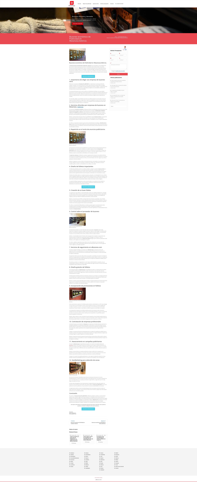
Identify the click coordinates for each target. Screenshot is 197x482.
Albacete (87, 464)
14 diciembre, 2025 (73, 435)
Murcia (87, 456)
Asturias (87, 452)
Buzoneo (79, 3)
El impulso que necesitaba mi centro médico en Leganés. (101, 438)
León (101, 456)
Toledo (87, 466)
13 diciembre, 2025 (87, 435)
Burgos (102, 463)
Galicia (71, 461)
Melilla (87, 463)
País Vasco (72, 459)
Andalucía (72, 452)
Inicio (116, 36)
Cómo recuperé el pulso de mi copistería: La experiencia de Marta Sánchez (74, 439)
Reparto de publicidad (87, 3)
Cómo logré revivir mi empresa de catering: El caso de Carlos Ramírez (88, 438)
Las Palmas (72, 464)
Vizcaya (71, 466)
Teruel (117, 464)
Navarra (87, 457)
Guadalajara (88, 468)
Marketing (74, 443)
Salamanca (102, 459)
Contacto (112, 3)
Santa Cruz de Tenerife (120, 466)
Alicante (117, 468)
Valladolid (102, 469)
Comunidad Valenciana (122, 36)
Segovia (102, 457)
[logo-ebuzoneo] (71, 4)
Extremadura (72, 456)
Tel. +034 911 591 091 (119, 3)
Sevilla (117, 456)
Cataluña (72, 454)
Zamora (102, 468)
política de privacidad (120, 70)
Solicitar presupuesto (104, 3)
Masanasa (71, 345)
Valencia (80, 107)
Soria (101, 466)
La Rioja (71, 463)
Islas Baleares (88, 454)
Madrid (117, 452)
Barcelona (117, 454)
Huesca (117, 461)
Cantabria (87, 459)
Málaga (117, 459)
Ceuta (87, 461)
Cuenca (102, 452)
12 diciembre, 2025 (100, 435)
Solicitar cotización (77, 23)
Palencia (102, 464)
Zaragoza (117, 463)
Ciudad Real (103, 454)
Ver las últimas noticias (98, 477)
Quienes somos (96, 3)
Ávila (101, 461)
